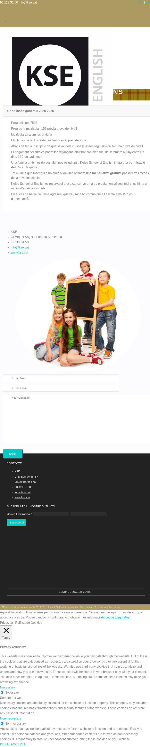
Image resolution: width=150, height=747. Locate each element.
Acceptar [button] (108, 617)
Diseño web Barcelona (107, 607)
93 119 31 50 (9, 2)
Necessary (12, 692)
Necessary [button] (7, 687)
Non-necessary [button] (10, 718)
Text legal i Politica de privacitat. (61, 607)
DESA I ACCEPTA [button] (13, 744)
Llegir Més (122, 617)
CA (148, 2)
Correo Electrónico (19, 513)
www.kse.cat (19, 252)
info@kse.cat (28, 2)
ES (140, 2)
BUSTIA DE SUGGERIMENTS (75, 592)
